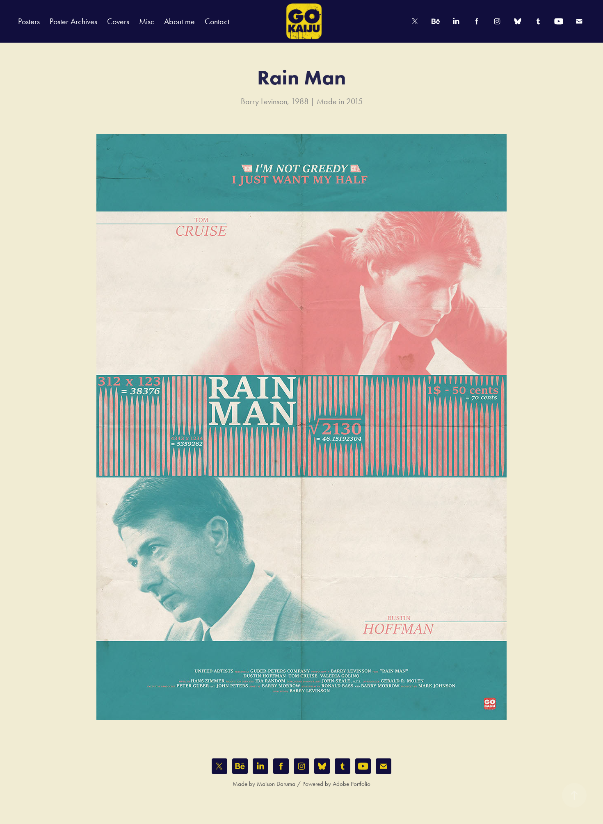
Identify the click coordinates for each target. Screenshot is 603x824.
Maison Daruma (276, 784)
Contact (217, 21)
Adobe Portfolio (351, 784)
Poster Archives (73, 21)
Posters (29, 21)
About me (179, 21)
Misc (146, 21)
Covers (118, 21)
